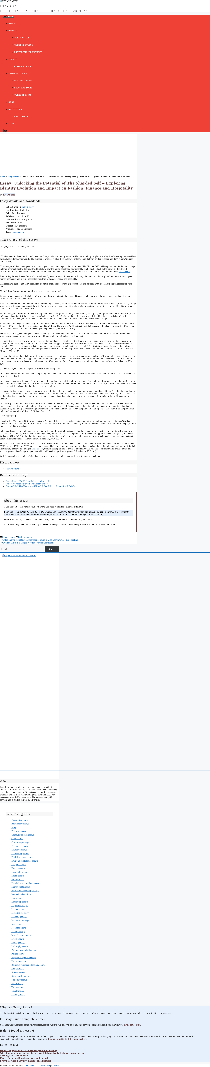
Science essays (18, 972)
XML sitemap (30, 1065)
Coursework (17, 838)
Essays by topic (23, 88)
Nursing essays (18, 942)
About (12, 31)
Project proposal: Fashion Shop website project (27, 483)
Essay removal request (28, 52)
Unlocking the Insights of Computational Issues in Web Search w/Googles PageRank (40, 540)
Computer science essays (22, 835)
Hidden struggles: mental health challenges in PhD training (28, 1050)
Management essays (20, 913)
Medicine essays (18, 928)
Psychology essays (19, 961)
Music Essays (17, 939)
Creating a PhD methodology (14, 1055)
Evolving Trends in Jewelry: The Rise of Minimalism (25, 1061)
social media (124, 271)
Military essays (18, 931)
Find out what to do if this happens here (67, 1039)
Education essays (19, 849)
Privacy (13, 59)
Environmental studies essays (24, 861)
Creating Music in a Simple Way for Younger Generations (28, 543)
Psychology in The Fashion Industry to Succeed (27, 481)
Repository (15, 109)
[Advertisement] (68, 154)
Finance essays (18, 868)
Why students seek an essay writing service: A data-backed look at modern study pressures (43, 1053)
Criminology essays (20, 842)
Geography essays (19, 872)
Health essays (17, 875)
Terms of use (22, 38)
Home (12, 23)
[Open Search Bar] (5, 131)
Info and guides (18, 73)
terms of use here (132, 1025)
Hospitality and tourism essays (25, 883)
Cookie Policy (22, 66)
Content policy (23, 45)
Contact (14, 123)
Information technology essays (25, 890)
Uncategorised (17, 991)
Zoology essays (18, 994)
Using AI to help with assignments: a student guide (24, 1058)
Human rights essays (20, 887)
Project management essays (23, 957)
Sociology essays (19, 980)
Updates (55, 1065)
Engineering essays (20, 853)
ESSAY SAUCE (9, 6)
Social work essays (20, 976)
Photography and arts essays (24, 950)
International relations (21, 894)
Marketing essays (19, 916)
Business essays (18, 831)
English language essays (22, 857)
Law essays (16, 898)
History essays (17, 879)
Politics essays (17, 954)
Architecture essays (20, 823)
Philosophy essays (19, 946)
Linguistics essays (19, 905)
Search (51, 549)
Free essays (21, 116)
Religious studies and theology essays (28, 965)
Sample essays (27, 207)
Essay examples (18, 864)
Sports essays (17, 983)
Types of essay (22, 95)
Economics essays (19, 846)
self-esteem (38, 448)
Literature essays (18, 909)
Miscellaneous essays (21, 935)
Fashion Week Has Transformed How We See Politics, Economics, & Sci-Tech (41, 486)
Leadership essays (19, 902)
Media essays (17, 924)
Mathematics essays (20, 920)
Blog (12, 102)
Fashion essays (18, 232)
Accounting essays (19, 820)
